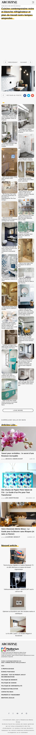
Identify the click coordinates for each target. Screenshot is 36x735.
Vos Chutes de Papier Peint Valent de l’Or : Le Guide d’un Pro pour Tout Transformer (16, 492)
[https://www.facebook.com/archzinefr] (9, 713)
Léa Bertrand (12, 498)
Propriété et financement (10, 694)
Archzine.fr (10, 644)
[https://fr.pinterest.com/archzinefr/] (27, 713)
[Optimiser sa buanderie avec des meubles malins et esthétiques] (18, 609)
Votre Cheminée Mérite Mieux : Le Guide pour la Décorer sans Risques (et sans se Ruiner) (17, 531)
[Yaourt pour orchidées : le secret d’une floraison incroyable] (18, 438)
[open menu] (33, 2)
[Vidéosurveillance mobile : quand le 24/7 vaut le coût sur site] (18, 587)
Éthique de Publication (9, 688)
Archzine (10, 2)
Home (3, 6)
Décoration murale (14, 6)
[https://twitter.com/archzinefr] (22, 713)
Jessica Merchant (14, 459)
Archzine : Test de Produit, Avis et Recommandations (13, 676)
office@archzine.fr (21, 662)
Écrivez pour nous (8, 671)
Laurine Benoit (12, 537)
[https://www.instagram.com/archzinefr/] (13, 713)
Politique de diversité (9, 680)
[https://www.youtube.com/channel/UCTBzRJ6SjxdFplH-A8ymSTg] (18, 713)
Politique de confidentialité (11, 685)
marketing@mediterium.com (13, 661)
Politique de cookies (8, 683)
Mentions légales (7, 697)
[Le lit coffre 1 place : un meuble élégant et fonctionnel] (18, 632)
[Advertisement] (18, 40)
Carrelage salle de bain (13, 420)
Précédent (13, 62)
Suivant (24, 62)
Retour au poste (13, 95)
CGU (2, 665)
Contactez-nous (7, 691)
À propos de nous (7, 668)
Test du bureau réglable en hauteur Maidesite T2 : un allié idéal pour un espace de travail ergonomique (18, 567)
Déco (6, 6)
